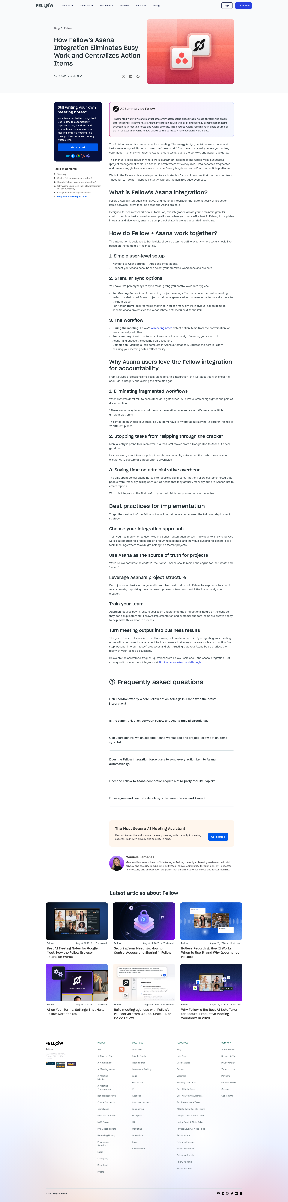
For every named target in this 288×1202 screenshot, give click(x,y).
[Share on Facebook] (138, 76)
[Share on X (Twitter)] (124, 76)
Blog (57, 28)
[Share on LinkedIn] (131, 76)
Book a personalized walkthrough (180, 662)
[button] (68, 6)
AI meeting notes (161, 328)
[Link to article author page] (116, 863)
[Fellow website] (44, 5)
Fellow (68, 28)
